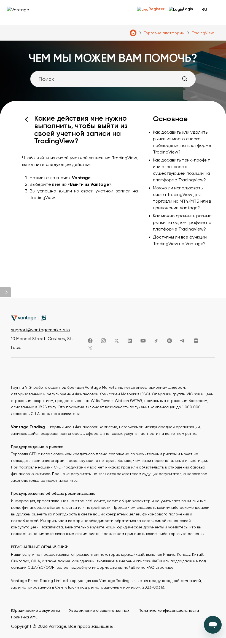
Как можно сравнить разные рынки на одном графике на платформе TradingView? (182, 222)
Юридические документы (35, 610)
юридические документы (140, 527)
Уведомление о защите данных (99, 610)
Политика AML (24, 617)
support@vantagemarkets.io (40, 329)
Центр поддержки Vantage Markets (133, 33)
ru (204, 9)
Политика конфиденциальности (169, 610)
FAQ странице (160, 567)
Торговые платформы (164, 33)
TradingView (203, 33)
